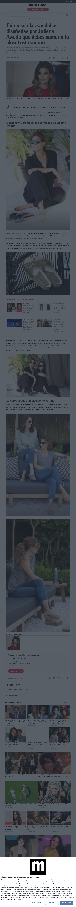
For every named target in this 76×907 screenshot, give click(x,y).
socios (15, 879)
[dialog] (38, 882)
